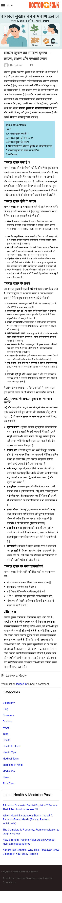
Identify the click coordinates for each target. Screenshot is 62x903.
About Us (8, 878)
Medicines (9, 771)
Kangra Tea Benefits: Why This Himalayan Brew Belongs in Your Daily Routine (31, 852)
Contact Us (9, 882)
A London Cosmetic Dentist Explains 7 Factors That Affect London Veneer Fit (30, 807)
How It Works (44, 878)
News (6, 777)
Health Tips (9, 752)
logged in (21, 684)
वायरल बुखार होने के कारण (21, 137)
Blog (5, 709)
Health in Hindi (11, 746)
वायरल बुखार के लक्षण (19, 141)
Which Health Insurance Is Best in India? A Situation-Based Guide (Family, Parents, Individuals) (28, 819)
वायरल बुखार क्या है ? (18, 133)
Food (6, 727)
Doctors (7, 721)
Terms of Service (25, 878)
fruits (5, 734)
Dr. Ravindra (16, 64)
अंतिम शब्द (13, 154)
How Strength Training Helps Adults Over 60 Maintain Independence (29, 841)
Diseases (8, 715)
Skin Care (8, 783)
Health (6, 740)
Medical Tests (11, 758)
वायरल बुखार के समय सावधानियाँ (24, 150)
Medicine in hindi (13, 765)
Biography (9, 703)
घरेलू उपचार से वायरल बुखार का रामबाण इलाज (30, 146)
